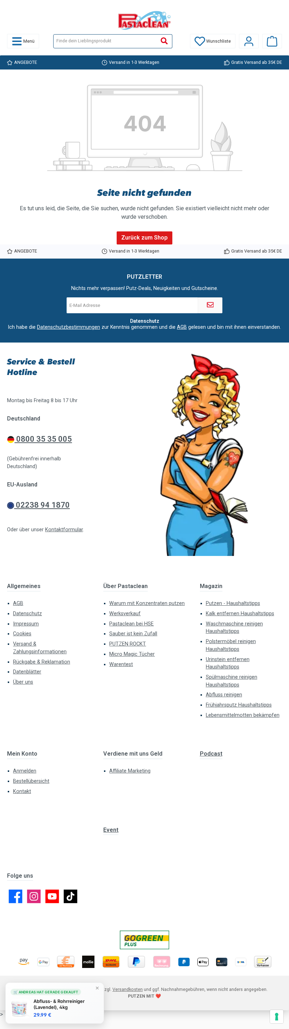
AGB (182, 327)
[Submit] (210, 305)
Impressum (26, 624)
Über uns (23, 682)
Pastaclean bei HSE (131, 624)
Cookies (22, 634)
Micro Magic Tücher (132, 654)
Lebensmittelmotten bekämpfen (242, 715)
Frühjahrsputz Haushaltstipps (239, 705)
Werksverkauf (125, 614)
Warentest (121, 664)
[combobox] (105, 41)
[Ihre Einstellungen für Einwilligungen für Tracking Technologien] (276, 1016)
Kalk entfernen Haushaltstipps (240, 614)
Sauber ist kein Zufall (133, 634)
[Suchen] (164, 41)
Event (110, 830)
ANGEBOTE (25, 62)
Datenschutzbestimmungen (68, 327)
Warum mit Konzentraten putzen (147, 603)
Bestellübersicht (31, 781)
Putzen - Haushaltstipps (233, 603)
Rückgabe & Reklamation (41, 662)
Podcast (211, 753)
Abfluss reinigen (224, 695)
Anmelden (24, 771)
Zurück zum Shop (144, 237)
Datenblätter (27, 672)
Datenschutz (27, 614)
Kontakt (22, 791)
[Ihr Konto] (249, 41)
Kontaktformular (64, 530)
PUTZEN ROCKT (127, 644)
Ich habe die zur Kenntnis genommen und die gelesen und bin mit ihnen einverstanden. (144, 327)
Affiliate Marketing (129, 771)
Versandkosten (127, 989)
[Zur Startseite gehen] (144, 20)
